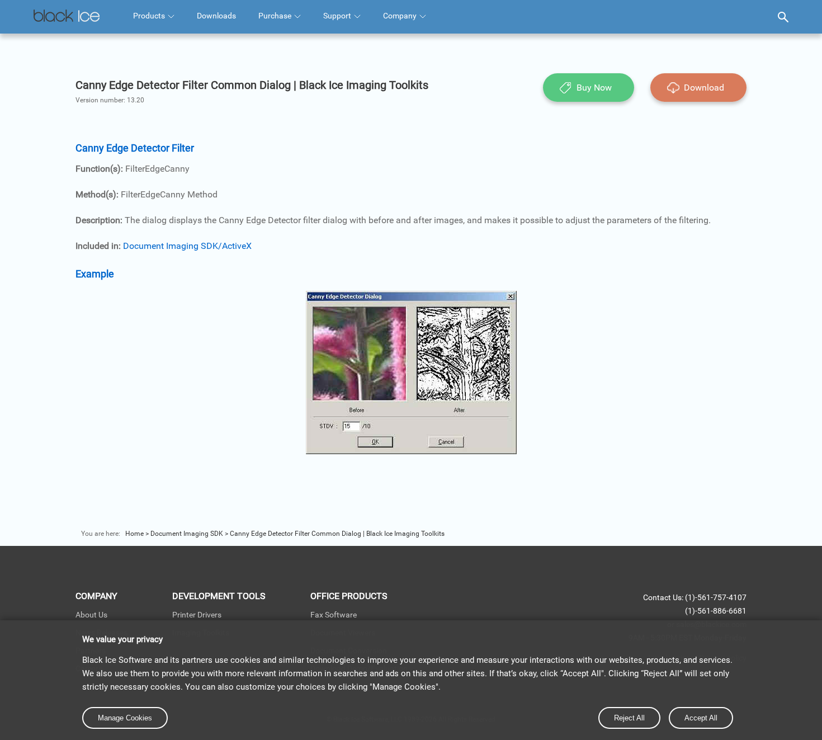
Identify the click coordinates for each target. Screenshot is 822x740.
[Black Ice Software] (67, 17)
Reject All (629, 718)
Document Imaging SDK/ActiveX (187, 246)
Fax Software (333, 614)
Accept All (700, 718)
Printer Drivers (196, 614)
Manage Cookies (125, 718)
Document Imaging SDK (186, 534)
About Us (91, 614)
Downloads (216, 15)
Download (704, 87)
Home (134, 534)
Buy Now (594, 87)
